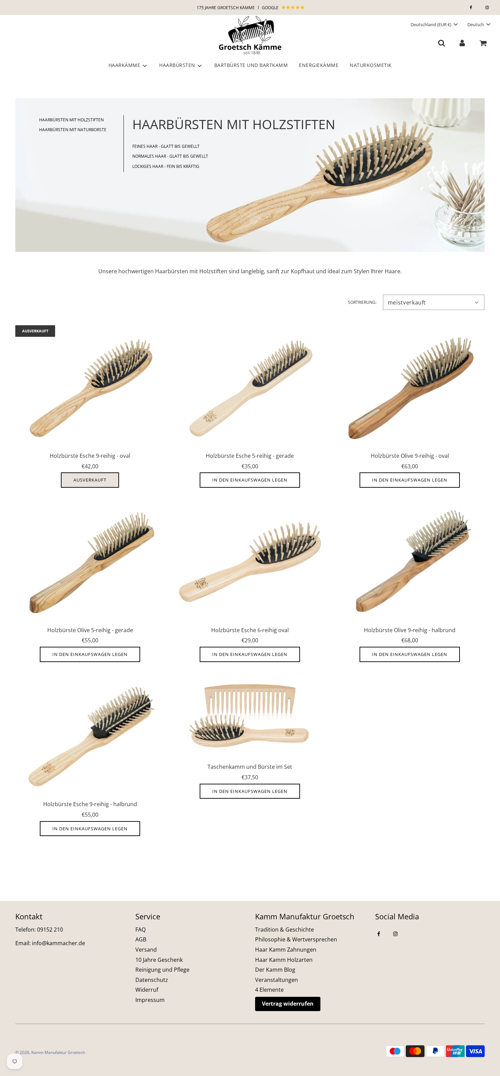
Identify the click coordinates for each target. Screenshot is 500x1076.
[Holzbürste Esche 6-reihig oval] (250, 562)
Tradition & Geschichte (284, 929)
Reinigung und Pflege (162, 969)
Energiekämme (318, 65)
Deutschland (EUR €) (431, 24)
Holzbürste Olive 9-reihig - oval (410, 455)
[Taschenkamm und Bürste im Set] (250, 717)
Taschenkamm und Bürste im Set (249, 766)
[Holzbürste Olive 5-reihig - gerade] (90, 562)
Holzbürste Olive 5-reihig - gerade (90, 630)
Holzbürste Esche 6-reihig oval (250, 630)
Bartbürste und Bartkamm (251, 65)
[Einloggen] (462, 43)
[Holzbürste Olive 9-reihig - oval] (410, 387)
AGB (140, 939)
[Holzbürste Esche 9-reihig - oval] (90, 387)
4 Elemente (269, 989)
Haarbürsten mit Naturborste (72, 130)
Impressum (150, 1000)
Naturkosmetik (371, 65)
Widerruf (146, 989)
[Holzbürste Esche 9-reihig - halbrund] (90, 736)
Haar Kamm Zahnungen (285, 949)
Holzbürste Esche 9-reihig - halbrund (90, 804)
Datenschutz (151, 980)
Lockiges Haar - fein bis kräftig (165, 166)
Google (271, 8)
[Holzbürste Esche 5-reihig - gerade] (250, 387)
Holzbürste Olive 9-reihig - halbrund (409, 630)
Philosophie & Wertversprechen (296, 939)
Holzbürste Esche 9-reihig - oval (90, 455)
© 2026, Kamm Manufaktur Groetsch (50, 1052)
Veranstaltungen (276, 980)
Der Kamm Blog (275, 969)
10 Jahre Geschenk (159, 960)
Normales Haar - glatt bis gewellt (170, 156)
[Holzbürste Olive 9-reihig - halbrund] (410, 562)
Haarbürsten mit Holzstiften (71, 120)
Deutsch (476, 24)
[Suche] (441, 43)
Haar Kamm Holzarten (284, 960)
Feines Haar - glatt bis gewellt (166, 146)
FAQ (140, 929)
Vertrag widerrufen (288, 1003)
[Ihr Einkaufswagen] (483, 43)
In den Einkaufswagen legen (249, 480)
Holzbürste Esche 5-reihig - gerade (250, 455)
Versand (146, 949)
